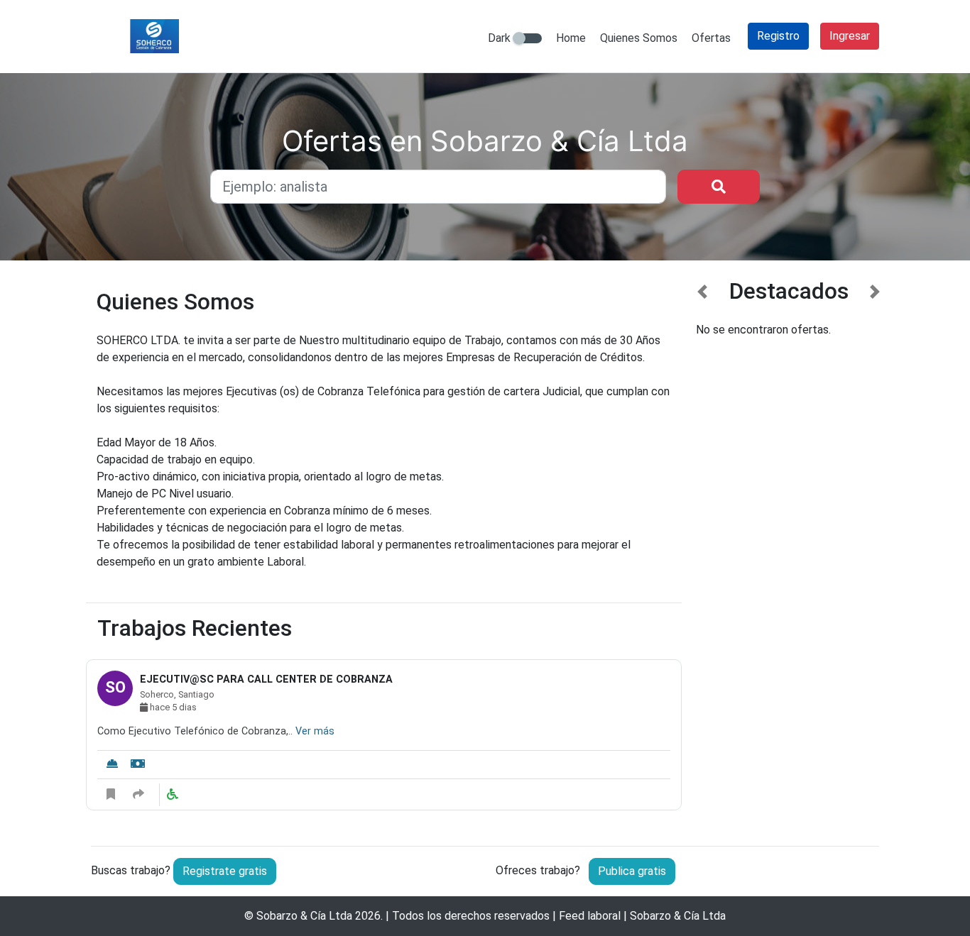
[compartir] (138, 794)
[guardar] (110, 794)
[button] (702, 551)
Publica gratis (632, 871)
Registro (778, 36)
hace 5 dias (172, 707)
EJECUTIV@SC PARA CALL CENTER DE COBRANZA (266, 679)
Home (571, 38)
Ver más (314, 731)
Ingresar (849, 36)
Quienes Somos (638, 38)
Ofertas (711, 38)
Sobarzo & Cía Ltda (304, 916)
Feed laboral (590, 916)
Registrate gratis (224, 871)
